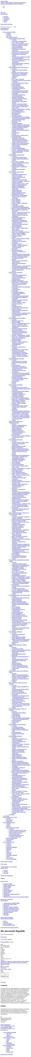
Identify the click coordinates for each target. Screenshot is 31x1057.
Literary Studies (25, 961)
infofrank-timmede (5, 1024)
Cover (2, 969)
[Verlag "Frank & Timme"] (13, 2)
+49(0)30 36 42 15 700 (9, 1026)
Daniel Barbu (4, 937)
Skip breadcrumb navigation (7, 918)
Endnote (7, 966)
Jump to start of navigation (7, 24)
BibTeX (2, 966)
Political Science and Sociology (20, 962)
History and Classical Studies (14, 961)
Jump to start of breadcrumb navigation (9, 927)
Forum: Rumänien (5, 942)
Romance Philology (5, 964)
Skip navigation (4, 14)
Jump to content (4, 1)
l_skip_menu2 (4, 864)
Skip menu (3, 12)
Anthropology (4, 961)
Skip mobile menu (5, 28)
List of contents (7, 969)
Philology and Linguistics (6, 962)
